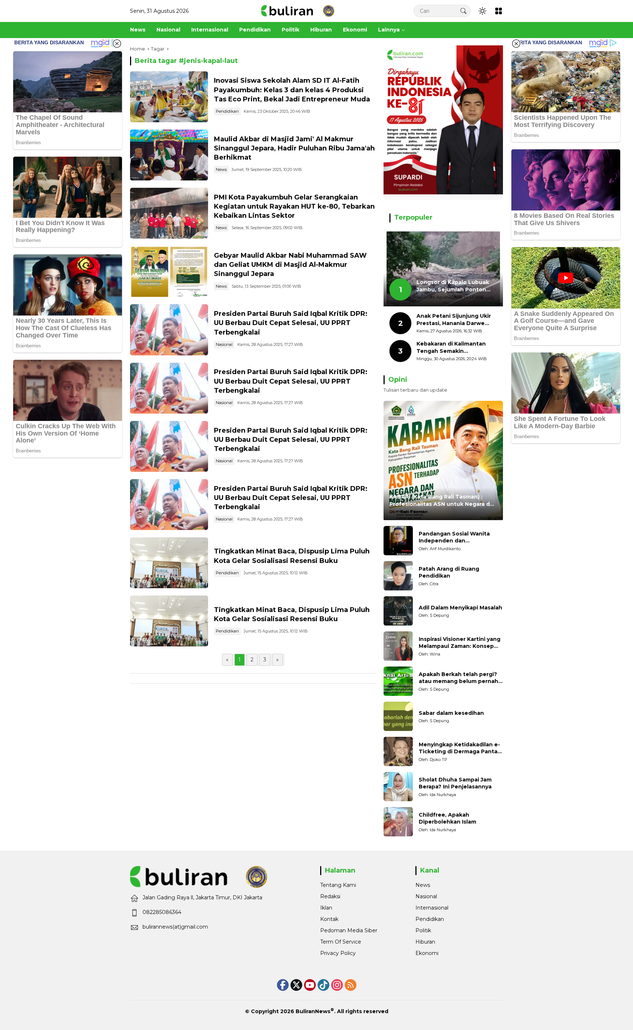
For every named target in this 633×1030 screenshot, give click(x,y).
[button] (463, 11)
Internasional (431, 907)
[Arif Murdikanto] (398, 540)
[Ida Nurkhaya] (398, 786)
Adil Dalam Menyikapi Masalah (460, 607)
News (221, 169)
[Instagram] (337, 985)
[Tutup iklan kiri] (117, 43)
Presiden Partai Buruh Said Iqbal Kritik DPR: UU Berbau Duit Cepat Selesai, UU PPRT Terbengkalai (290, 323)
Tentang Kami (338, 885)
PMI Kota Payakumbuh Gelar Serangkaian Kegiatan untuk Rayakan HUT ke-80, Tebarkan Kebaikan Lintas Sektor (294, 206)
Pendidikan (227, 111)
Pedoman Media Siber (348, 930)
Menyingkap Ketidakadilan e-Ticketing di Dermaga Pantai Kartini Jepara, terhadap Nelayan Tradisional (459, 748)
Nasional (224, 344)
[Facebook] (283, 985)
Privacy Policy (338, 953)
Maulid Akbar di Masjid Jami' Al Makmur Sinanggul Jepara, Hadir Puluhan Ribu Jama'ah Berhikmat (294, 148)
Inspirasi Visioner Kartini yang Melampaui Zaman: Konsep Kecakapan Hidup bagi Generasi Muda (459, 643)
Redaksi (330, 896)
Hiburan (425, 941)
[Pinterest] (310, 985)
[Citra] (398, 575)
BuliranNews (313, 1011)
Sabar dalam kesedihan (451, 713)
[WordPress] (323, 985)
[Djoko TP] (398, 751)
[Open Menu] (498, 11)
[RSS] (350, 985)
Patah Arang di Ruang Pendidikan (449, 572)
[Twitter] (296, 985)
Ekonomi (426, 953)
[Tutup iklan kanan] (516, 43)
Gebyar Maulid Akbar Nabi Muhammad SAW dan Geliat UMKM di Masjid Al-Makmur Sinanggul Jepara (290, 264)
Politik (423, 930)
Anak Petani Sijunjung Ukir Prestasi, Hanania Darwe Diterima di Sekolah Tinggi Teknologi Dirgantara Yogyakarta (454, 320)
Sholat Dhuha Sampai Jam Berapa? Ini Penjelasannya (455, 783)
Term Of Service (340, 941)
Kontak (329, 919)
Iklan (326, 907)
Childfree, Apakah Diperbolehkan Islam (447, 818)
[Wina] (398, 646)
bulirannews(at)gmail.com (175, 926)
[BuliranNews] (297, 10)
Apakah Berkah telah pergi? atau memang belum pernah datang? (458, 678)
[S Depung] (398, 611)
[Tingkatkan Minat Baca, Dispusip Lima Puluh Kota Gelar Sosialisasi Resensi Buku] (169, 562)
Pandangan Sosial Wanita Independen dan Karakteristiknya (454, 537)
